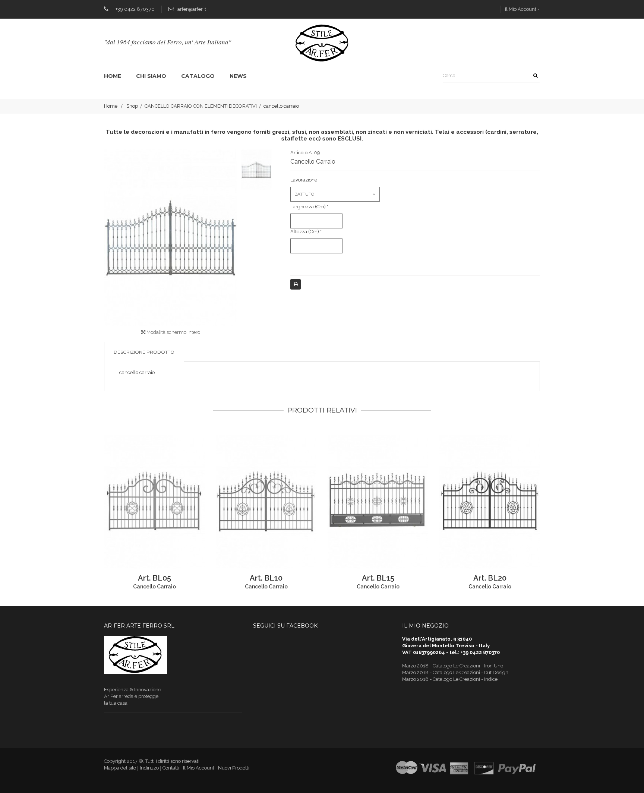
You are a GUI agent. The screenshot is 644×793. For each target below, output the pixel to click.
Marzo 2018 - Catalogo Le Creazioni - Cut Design (455, 672)
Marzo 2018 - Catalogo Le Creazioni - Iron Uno (452, 666)
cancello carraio (154, 587)
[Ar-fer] (322, 43)
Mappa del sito (120, 768)
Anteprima (104, 502)
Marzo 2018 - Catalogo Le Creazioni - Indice (450, 679)
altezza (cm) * (306, 231)
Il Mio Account (520, 9)
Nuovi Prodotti (233, 768)
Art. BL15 (378, 578)
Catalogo (198, 76)
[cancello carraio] (256, 169)
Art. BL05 (154, 578)
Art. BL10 (266, 578)
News (238, 76)
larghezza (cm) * (309, 206)
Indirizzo (149, 768)
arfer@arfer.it (191, 9)
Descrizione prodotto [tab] (144, 352)
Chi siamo (151, 76)
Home (112, 76)
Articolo (298, 152)
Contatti (170, 768)
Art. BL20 (489, 578)
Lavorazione (304, 180)
